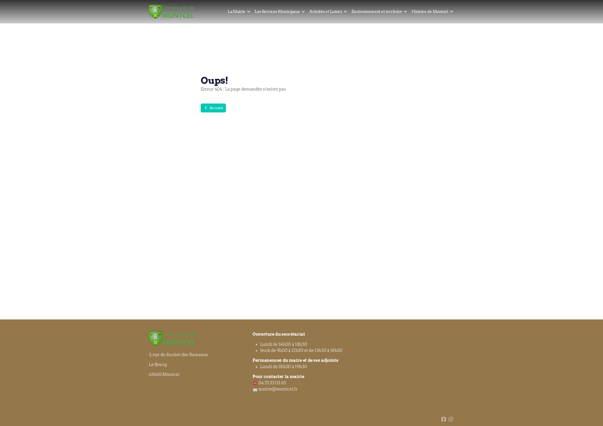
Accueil (215, 108)
